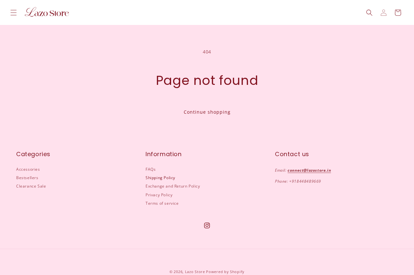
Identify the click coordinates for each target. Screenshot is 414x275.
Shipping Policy (160, 177)
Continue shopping (207, 112)
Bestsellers (27, 177)
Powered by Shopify (225, 271)
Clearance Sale (31, 186)
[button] (13, 13)
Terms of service (162, 203)
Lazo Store (195, 271)
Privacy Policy (159, 195)
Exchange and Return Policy (173, 186)
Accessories (28, 169)
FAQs (151, 169)
